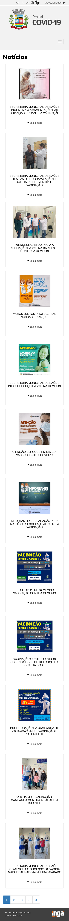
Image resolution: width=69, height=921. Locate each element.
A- (27, 2)
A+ (17, 2)
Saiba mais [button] (36, 122)
